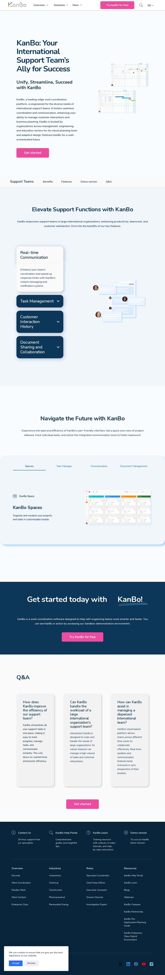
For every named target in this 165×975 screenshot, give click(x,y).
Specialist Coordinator (98, 875)
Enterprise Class (20, 904)
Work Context (19, 897)
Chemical (53, 882)
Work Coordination (21, 882)
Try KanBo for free (117, 5)
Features (66, 181)
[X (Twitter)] (120, 964)
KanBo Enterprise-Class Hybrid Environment (133, 936)
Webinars (129, 897)
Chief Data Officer (96, 882)
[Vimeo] (151, 964)
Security (16, 875)
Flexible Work (19, 890)
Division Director (95, 897)
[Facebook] (136, 964)
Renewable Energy (59, 904)
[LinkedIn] (128, 964)
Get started (32, 153)
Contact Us (24, 833)
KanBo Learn (100, 833)
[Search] (141, 5)
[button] (151, 6)
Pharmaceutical (57, 897)
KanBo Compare (132, 904)
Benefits (48, 181)
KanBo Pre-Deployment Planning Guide (135, 922)
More (76, 5)
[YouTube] (144, 964)
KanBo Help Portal (67, 833)
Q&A (109, 181)
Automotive (55, 875)
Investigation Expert (97, 904)
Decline (31, 963)
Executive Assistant (97, 890)
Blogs (127, 890)
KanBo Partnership (133, 911)
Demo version (89, 181)
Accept (15, 963)
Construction (55, 890)
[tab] (39, 255)
